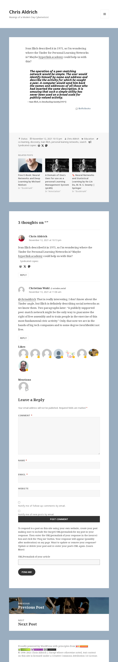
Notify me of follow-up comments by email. (41, 505)
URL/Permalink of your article (34, 556)
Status (24, 138)
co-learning (23, 141)
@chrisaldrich (27, 299)
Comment (25, 415)
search (83, 141)
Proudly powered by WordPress (35, 646)
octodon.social (59, 288)
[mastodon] (46, 145)
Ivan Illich (45, 141)
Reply (23, 274)
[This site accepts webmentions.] (37, 649)
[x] (42, 145)
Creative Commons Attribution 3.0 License (74, 655)
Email (23, 474)
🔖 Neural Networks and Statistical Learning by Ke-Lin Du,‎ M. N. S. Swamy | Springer (83, 181)
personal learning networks (65, 141)
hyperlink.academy (51, 57)
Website (23, 488)
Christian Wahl (39, 288)
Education (89, 138)
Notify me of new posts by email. (36, 514)
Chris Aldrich (23, 12)
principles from (67, 646)
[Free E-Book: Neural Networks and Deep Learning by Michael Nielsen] (30, 165)
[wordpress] (38, 145)
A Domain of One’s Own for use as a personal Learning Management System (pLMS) (57, 181)
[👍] (23, 365)
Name (22, 460)
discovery (35, 141)
